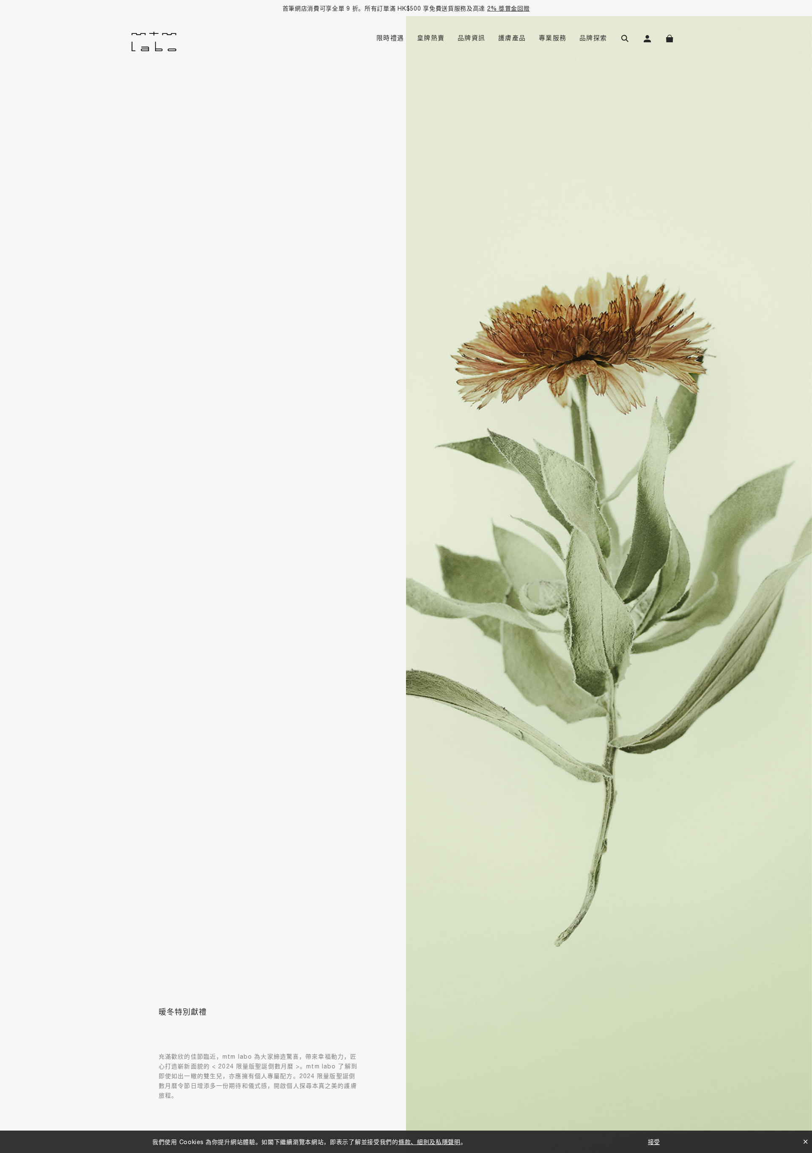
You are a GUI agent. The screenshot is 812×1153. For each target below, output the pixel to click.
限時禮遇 (390, 37)
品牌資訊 (472, 37)
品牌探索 (593, 37)
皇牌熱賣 (431, 37)
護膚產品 (512, 37)
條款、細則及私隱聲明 (429, 1141)
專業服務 (553, 37)
